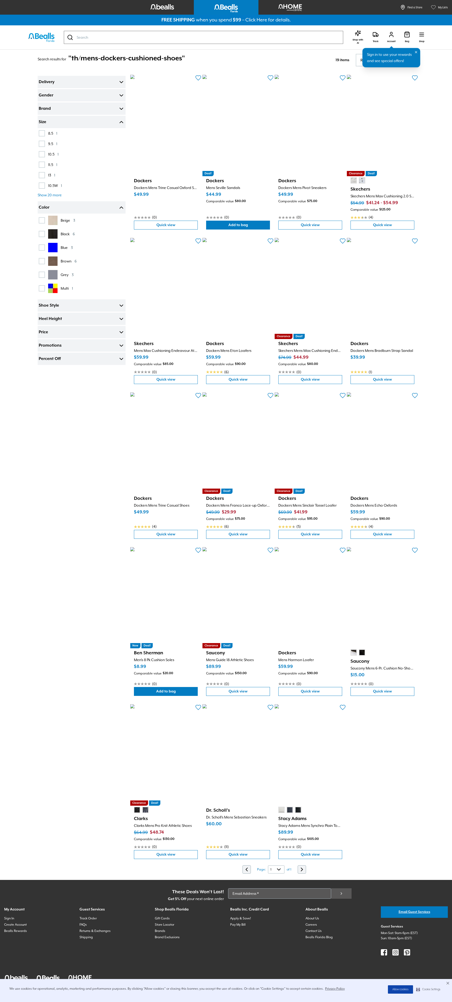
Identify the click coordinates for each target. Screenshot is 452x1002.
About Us (312, 918)
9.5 (52, 143)
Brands (160, 931)
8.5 (52, 133)
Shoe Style (49, 305)
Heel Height (50, 319)
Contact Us (314, 931)
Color (44, 207)
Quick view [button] (177, 226)
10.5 (53, 154)
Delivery (46, 82)
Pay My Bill (238, 924)
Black (68, 234)
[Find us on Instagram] (395, 952)
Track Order (88, 918)
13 (51, 175)
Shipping (86, 937)
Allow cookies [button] (400, 989)
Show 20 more (50, 195)
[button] (428, 989)
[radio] (354, 180)
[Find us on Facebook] (384, 952)
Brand (45, 108)
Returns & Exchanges (95, 931)
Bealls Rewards (15, 931)
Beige (68, 220)
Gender (46, 95)
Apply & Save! (240, 918)
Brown (69, 261)
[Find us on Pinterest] (407, 952)
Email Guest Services (414, 912)
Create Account (15, 924)
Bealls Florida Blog (319, 937)
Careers (311, 924)
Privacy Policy (335, 988)
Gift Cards (162, 918)
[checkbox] (42, 133)
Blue (67, 247)
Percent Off (50, 359)
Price (43, 332)
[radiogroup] (358, 180)
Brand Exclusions (167, 937)
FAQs (83, 924)
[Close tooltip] (416, 52)
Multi (67, 288)
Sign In (9, 918)
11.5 (52, 164)
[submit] (341, 893)
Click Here (256, 19)
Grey (67, 274)
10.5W (55, 185)
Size (42, 122)
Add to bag (249, 226)
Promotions (50, 345)
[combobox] (203, 37)
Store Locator (164, 924)
